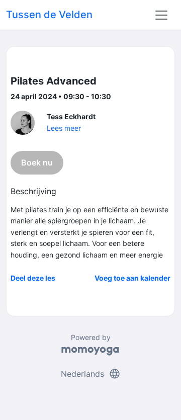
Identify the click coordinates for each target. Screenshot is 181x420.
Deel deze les (33, 278)
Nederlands (91, 374)
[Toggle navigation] (161, 15)
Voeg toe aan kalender (132, 278)
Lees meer (64, 128)
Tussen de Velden (49, 15)
